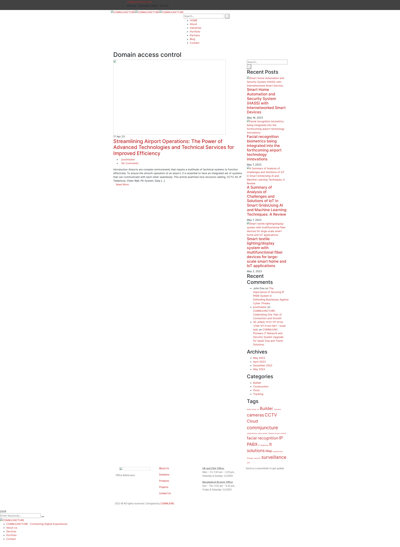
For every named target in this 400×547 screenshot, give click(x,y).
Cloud (252, 421)
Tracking (258, 394)
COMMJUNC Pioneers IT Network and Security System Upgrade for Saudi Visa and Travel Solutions (268, 337)
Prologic (250, 458)
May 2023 (259, 357)
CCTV (271, 415)
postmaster (128, 159)
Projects (163, 487)
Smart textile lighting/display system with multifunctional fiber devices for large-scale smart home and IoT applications (266, 252)
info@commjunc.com (139, 1)
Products (164, 480)
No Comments (129, 163)
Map (268, 451)
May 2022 (259, 369)
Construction (260, 386)
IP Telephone (263, 445)
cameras (255, 415)
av (258, 409)
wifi (248, 463)
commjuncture (262, 427)
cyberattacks (252, 433)
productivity (278, 451)
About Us (164, 468)
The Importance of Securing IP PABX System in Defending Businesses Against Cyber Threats (271, 296)
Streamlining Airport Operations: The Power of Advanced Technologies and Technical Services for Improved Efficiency (173, 147)
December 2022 (262, 365)
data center (262, 433)
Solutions (164, 474)
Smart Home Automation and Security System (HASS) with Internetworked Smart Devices (266, 100)
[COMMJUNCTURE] (123, 11)
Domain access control (277, 433)
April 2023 (259, 361)
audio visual (251, 409)
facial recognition (262, 438)
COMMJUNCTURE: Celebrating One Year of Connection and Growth (267, 314)
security (257, 458)
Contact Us (165, 493)
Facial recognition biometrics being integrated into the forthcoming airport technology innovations (264, 147)
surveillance (273, 457)
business (277, 409)
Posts (256, 390)
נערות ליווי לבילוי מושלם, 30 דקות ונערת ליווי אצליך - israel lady (269, 325)
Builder (257, 382)
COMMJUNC (167, 503)
